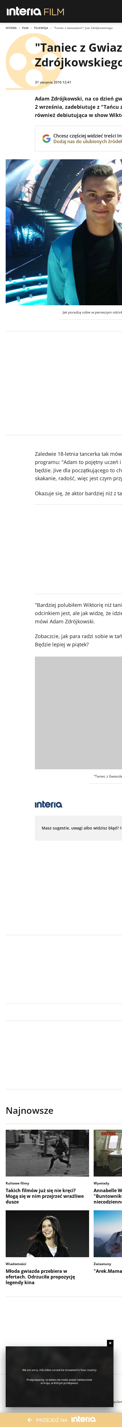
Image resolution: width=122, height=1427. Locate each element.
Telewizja (41, 28)
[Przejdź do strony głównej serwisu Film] (54, 11)
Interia (11, 28)
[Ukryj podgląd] (110, 1343)
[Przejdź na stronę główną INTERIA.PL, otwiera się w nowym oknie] (24, 11)
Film (25, 28)
